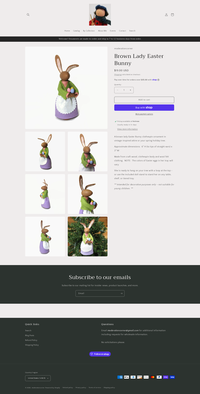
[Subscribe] (121, 293)
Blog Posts (29, 335)
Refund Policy (31, 340)
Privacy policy (81, 387)
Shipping (117, 74)
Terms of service (95, 387)
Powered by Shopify (52, 388)
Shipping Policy (32, 345)
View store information (127, 129)
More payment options (144, 114)
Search (28, 331)
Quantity (117, 85)
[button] (28, 15)
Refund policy (68, 387)
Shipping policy (109, 387)
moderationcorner (38, 388)
